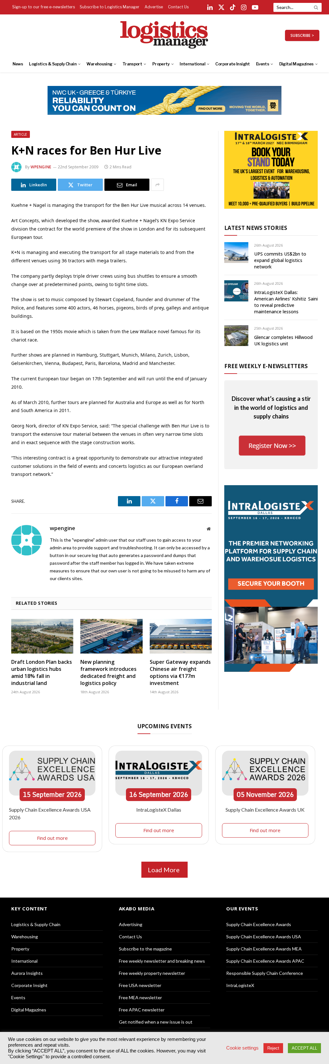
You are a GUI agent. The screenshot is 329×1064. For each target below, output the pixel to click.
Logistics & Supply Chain (52, 64)
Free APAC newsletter (141, 1009)
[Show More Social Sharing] (157, 185)
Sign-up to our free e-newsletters (43, 6)
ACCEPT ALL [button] (304, 1048)
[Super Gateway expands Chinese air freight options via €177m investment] (181, 636)
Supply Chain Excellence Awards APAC (265, 961)
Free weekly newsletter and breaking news (162, 961)
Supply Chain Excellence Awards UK (265, 809)
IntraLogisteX (240, 985)
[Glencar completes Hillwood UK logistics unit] (236, 335)
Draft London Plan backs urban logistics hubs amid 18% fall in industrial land (41, 672)
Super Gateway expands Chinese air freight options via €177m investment (180, 672)
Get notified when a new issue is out (155, 1022)
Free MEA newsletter (140, 997)
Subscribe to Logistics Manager (109, 6)
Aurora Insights (27, 973)
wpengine (41, 167)
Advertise (154, 6)
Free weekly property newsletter (152, 973)
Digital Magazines (296, 64)
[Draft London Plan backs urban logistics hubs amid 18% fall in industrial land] (42, 636)
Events (262, 64)
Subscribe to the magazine (145, 948)
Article (20, 134)
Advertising (130, 924)
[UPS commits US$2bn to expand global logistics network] (236, 252)
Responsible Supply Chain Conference (264, 973)
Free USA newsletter (140, 985)
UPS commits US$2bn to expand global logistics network (280, 260)
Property (161, 64)
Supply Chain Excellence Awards (258, 924)
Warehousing (99, 64)
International (192, 64)
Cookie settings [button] (242, 1048)
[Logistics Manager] (164, 35)
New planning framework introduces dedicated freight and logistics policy (108, 672)
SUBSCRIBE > (302, 35)
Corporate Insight (232, 64)
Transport (132, 64)
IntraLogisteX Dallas (158, 809)
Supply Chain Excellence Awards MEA (264, 948)
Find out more (52, 838)
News (18, 64)
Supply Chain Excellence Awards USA (263, 936)
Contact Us (178, 6)
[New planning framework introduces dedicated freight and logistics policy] (111, 636)
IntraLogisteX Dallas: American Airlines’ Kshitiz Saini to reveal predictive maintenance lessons (286, 302)
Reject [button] (273, 1048)
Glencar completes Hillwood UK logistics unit (283, 340)
